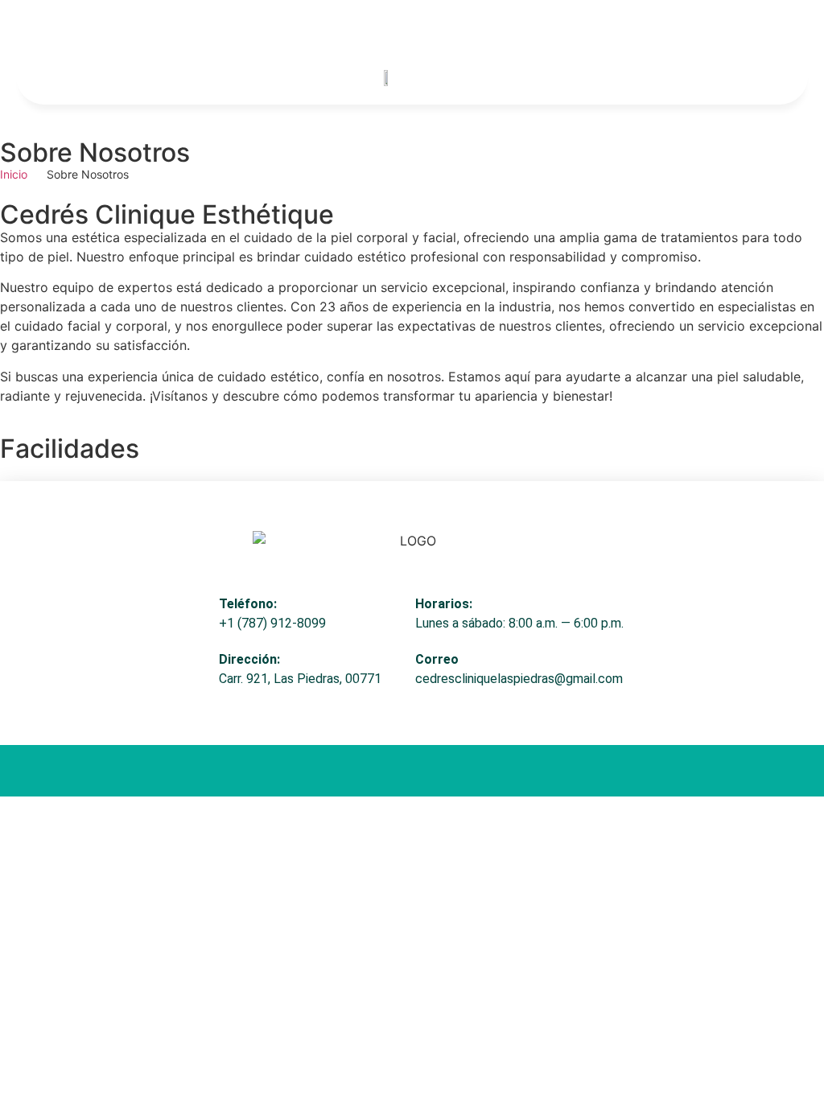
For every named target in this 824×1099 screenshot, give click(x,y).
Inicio (13, 174)
